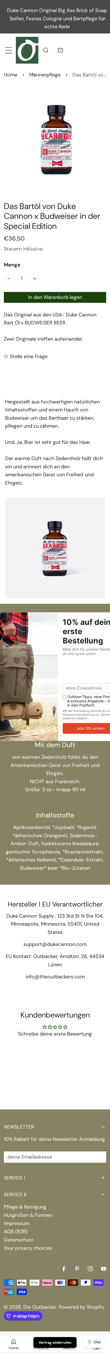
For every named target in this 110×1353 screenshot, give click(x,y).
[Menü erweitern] (8, 50)
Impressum (16, 1223)
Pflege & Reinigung (25, 1207)
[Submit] (98, 1156)
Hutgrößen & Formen (28, 1215)
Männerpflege (45, 75)
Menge (12, 265)
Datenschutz (18, 1240)
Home (10, 75)
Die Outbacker (39, 1307)
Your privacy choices (28, 1248)
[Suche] (45, 50)
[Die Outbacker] (27, 50)
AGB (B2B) (16, 1231)
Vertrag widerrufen (55, 1342)
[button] (60, 50)
